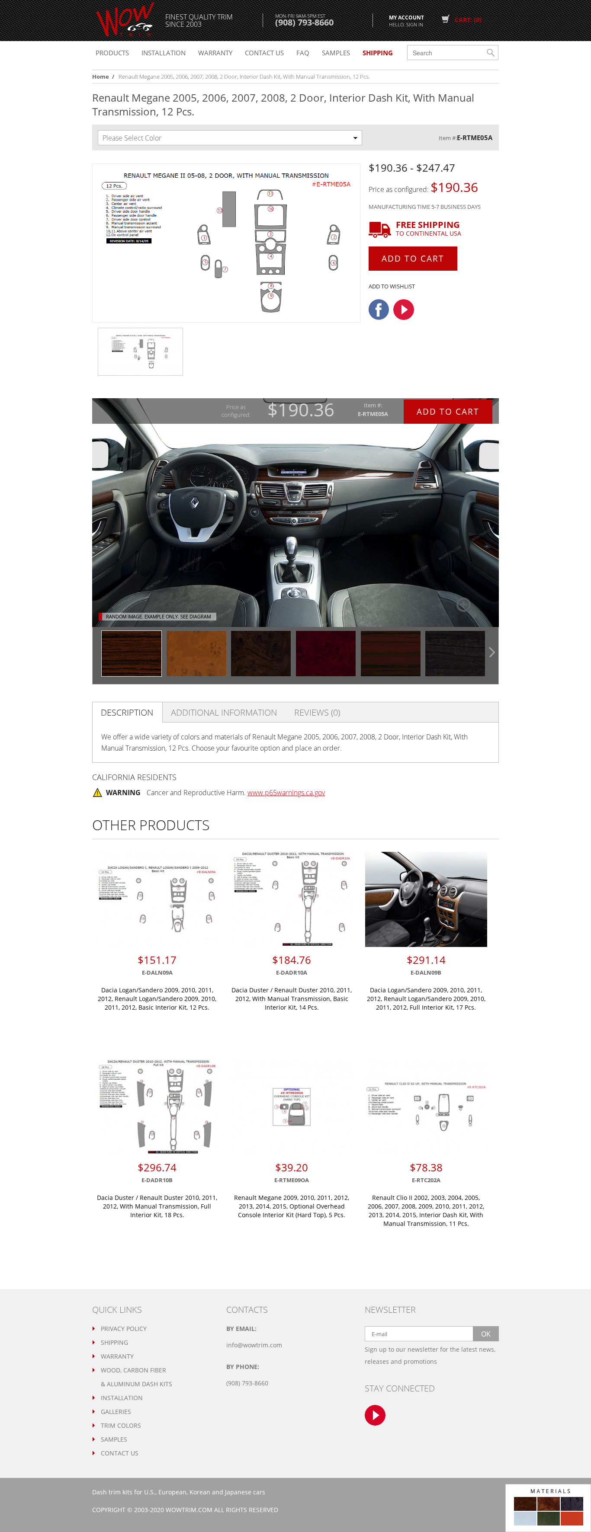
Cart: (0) (468, 20)
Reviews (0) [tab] (317, 712)
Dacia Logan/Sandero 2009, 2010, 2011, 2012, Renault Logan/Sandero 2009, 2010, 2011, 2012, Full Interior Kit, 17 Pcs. (426, 998)
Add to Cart (413, 258)
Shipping (114, 1342)
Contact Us (119, 1453)
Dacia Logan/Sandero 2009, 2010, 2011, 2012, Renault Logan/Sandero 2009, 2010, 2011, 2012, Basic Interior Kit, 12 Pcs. (157, 998)
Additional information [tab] (224, 712)
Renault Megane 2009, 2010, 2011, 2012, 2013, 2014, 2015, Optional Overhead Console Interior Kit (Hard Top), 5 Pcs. (291, 1206)
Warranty (215, 52)
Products (112, 52)
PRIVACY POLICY (124, 1328)
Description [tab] (127, 712)
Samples (336, 52)
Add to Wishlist (392, 286)
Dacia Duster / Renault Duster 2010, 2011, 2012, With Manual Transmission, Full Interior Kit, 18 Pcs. (157, 1206)
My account (406, 20)
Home (100, 76)
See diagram (195, 616)
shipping (378, 52)
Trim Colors (121, 1425)
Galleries (116, 1411)
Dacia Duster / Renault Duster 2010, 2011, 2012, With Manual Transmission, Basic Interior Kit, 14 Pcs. (291, 998)
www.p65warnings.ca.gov (286, 792)
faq (302, 52)
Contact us (264, 52)
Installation (163, 52)
